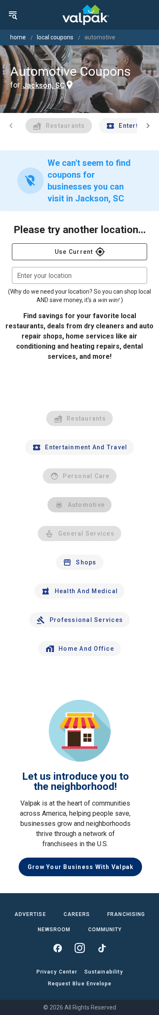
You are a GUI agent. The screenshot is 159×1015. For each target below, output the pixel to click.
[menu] (13, 15)
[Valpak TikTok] (101, 948)
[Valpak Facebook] (57, 948)
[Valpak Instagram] (79, 948)
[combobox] (79, 275)
